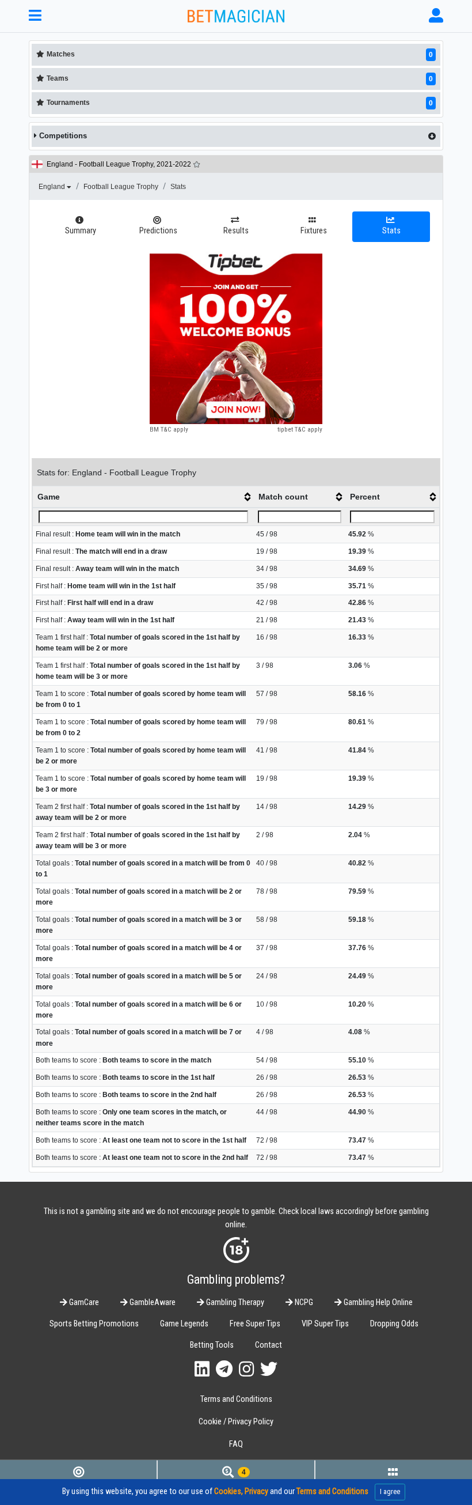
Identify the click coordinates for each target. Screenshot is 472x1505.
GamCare (83, 1302)
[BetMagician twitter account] (268, 1369)
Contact (268, 1345)
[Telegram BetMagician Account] (224, 1369)
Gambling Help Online (377, 1302)
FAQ (236, 1444)
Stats (178, 187)
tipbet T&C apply (299, 429)
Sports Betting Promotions (94, 1324)
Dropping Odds (394, 1324)
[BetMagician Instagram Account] (246, 1369)
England (53, 187)
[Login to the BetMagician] (436, 15)
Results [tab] (236, 231)
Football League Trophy (120, 187)
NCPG (303, 1302)
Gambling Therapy (234, 1302)
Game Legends (184, 1324)
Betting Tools (212, 1345)
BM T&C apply (169, 429)
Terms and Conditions (236, 1399)
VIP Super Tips (325, 1324)
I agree (390, 1491)
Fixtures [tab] (313, 231)
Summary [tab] (80, 231)
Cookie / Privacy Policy (236, 1422)
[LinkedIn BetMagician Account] (202, 1369)
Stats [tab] (391, 231)
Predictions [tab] (158, 231)
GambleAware (152, 1302)
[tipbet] (236, 337)
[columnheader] (143, 497)
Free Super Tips (255, 1324)
